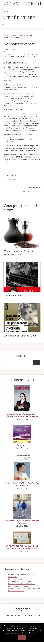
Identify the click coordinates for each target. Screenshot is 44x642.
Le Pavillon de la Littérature (22, 10)
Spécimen (22, 445)
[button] (3, 24)
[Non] (41, 632)
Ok (22, 637)
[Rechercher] (36, 362)
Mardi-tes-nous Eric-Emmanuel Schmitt (22, 521)
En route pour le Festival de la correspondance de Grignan (22, 547)
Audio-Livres (10, 35)
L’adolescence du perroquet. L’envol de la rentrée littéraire (22, 415)
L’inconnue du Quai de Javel (20, 335)
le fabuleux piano (13, 295)
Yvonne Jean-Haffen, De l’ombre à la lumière (22, 484)
